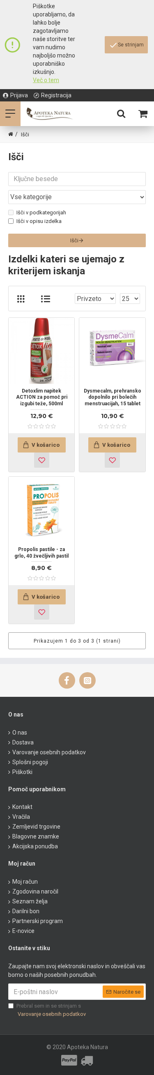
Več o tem (46, 80)
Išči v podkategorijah (41, 212)
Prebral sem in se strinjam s (51, 1010)
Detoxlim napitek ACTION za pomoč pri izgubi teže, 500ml (41, 397)
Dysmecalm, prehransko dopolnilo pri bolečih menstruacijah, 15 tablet (112, 397)
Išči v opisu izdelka (39, 221)
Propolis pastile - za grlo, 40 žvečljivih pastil (41, 553)
